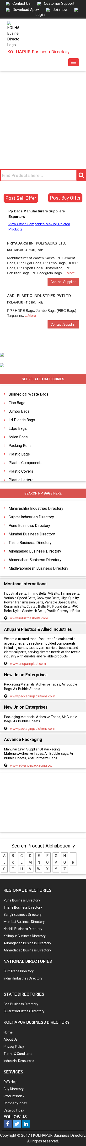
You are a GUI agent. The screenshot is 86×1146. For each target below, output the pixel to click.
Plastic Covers (21, 471)
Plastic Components (26, 462)
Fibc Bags (17, 403)
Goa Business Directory (21, 1004)
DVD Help (10, 1082)
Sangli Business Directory (23, 914)
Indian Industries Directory (23, 978)
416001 (30, 250)
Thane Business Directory (30, 542)
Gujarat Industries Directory (31, 517)
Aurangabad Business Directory (35, 551)
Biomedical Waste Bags (28, 394)
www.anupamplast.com (28, 664)
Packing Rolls (20, 445)
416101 (30, 302)
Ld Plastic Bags (22, 420)
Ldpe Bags (18, 428)
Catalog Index (14, 1110)
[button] (25, 9)
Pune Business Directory (29, 525)
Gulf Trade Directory (19, 971)
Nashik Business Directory (23, 929)
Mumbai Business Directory (32, 534)
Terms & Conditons (18, 1054)
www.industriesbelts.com (29, 618)
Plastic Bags (19, 454)
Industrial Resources (19, 1061)
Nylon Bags (18, 437)
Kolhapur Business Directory (25, 936)
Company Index (15, 1103)
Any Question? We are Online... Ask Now (75, 1135)
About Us (10, 1039)
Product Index (14, 1096)
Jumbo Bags (19, 411)
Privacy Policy (14, 1046)
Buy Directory (14, 1089)
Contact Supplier (63, 282)
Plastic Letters (21, 480)
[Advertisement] (43, 116)
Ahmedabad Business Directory (35, 560)
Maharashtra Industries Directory (36, 508)
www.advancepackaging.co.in (32, 765)
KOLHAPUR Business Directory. (59, 1135)
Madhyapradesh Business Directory (38, 568)
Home (8, 1032)
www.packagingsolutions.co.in (32, 696)
